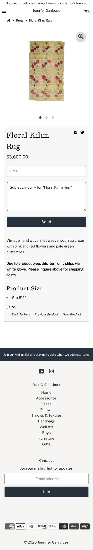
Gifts (46, 444)
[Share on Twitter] (82, 132)
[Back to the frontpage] (9, 20)
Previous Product (46, 314)
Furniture (46, 438)
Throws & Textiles (46, 415)
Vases (46, 404)
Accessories (46, 398)
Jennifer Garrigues (46, 10)
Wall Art (46, 427)
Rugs (20, 20)
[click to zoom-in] (81, 37)
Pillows (46, 410)
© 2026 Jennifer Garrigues (46, 542)
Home (46, 392)
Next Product (72, 314)
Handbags (46, 421)
